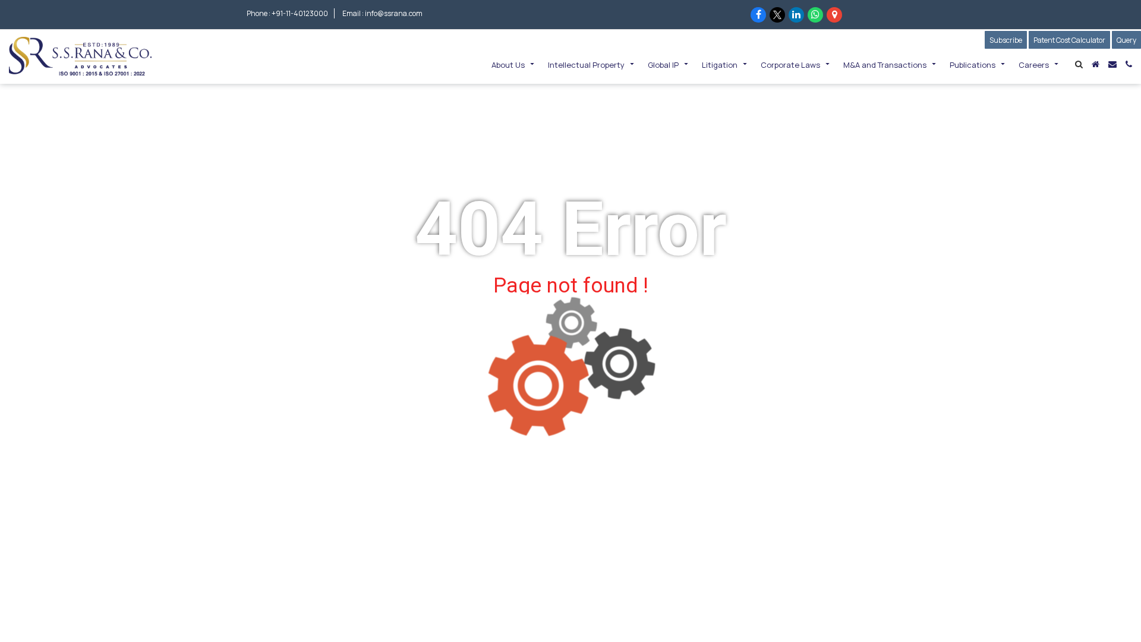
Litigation (719, 64)
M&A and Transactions (884, 64)
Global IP (663, 64)
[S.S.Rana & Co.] (80, 55)
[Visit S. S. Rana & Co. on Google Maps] (834, 15)
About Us (508, 64)
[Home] (1095, 64)
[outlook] (1112, 64)
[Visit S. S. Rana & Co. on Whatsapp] (815, 15)
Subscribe (1008, 40)
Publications (972, 64)
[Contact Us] (1129, 64)
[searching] (1079, 64)
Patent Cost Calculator (1069, 40)
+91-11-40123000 (300, 13)
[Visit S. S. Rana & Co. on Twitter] (777, 15)
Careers (1034, 64)
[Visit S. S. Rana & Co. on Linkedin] (796, 15)
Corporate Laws (790, 64)
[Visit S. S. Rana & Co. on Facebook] (758, 15)
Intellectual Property (586, 64)
